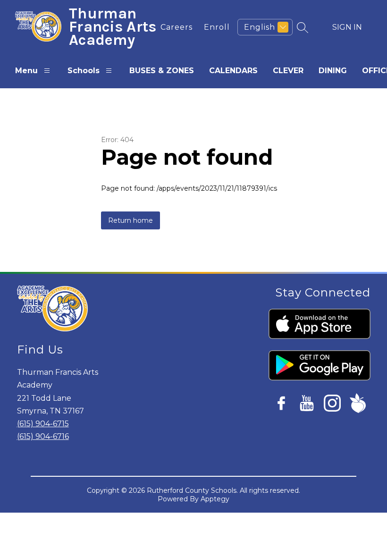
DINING (333, 70)
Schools (83, 70)
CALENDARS (233, 70)
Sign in (347, 27)
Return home (130, 220)
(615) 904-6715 (43, 423)
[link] (176, 27)
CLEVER (288, 70)
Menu (26, 70)
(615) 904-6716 (43, 436)
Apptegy (215, 499)
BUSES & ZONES (161, 70)
